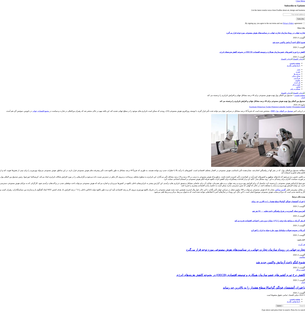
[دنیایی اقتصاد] (293, 59)
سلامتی (297, 80)
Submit (279, 306)
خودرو (298, 72)
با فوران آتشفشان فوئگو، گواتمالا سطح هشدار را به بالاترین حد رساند (278, 201)
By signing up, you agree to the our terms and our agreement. (274, 23)
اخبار (298, 70)
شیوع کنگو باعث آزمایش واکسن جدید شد (289, 42)
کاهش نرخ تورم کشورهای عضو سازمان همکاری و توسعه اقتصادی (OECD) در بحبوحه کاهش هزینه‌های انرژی (262, 52)
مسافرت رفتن (295, 89)
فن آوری (297, 82)
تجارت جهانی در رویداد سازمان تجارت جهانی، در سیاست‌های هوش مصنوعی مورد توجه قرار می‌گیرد (265, 33)
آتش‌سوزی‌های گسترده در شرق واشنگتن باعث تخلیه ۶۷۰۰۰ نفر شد (278, 211)
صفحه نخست (295, 63)
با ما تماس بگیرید (293, 65)
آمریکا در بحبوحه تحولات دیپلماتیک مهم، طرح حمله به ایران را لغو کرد (278, 230)
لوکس (298, 87)
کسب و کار (296, 85)
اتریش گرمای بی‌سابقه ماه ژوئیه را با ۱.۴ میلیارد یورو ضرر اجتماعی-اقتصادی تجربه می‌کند (270, 221)
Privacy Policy (288, 23)
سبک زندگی (296, 76)
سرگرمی (297, 78)
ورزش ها (297, 74)
